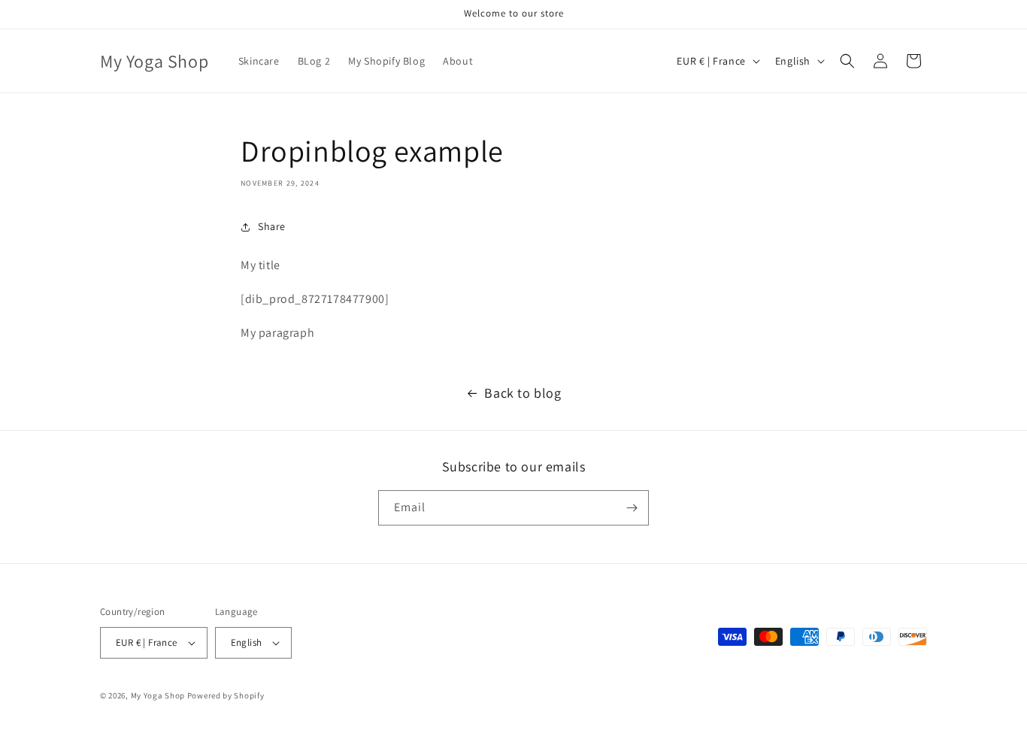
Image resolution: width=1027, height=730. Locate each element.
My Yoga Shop (158, 695)
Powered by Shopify (226, 695)
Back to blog (522, 392)
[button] (847, 60)
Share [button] (272, 226)
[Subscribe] (631, 508)
